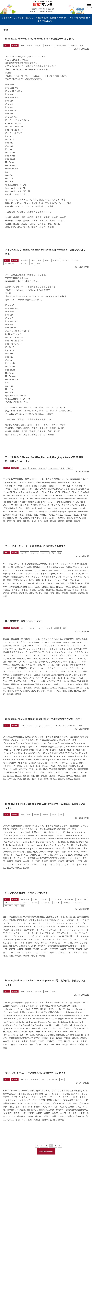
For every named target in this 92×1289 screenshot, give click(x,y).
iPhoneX (23, 468)
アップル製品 (72, 726)
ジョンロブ (34, 1079)
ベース (48, 628)
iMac (33, 260)
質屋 (81, 45)
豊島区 (47, 991)
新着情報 (14, 45)
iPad (22, 45)
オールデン (24, 1079)
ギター (23, 628)
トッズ (44, 1079)
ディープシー (23, 903)
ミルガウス (66, 903)
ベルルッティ (53, 1079)
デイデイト (34, 903)
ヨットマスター (77, 903)
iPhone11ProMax (62, 45)
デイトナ (56, 903)
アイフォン (75, 260)
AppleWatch (24, 260)
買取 (32, 264)
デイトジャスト (45, 903)
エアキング (43, 899)
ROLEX (35, 899)
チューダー (24, 553)
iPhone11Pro (49, 45)
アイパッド (65, 260)
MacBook (74, 45)
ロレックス (45, 553)
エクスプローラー (56, 899)
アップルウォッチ (10, 264)
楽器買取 (56, 628)
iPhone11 (38, 45)
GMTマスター (25, 899)
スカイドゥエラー (10, 903)
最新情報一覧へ (46, 1151)
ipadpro (39, 726)
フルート (40, 628)
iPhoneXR (33, 468)
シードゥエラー (81, 899)
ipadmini (30, 726)
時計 (53, 553)
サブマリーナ (69, 899)
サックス (31, 628)
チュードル (34, 553)
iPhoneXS (42, 468)
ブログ (7, 45)
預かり (69, 468)
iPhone (29, 45)
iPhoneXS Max (53, 468)
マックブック (23, 264)
